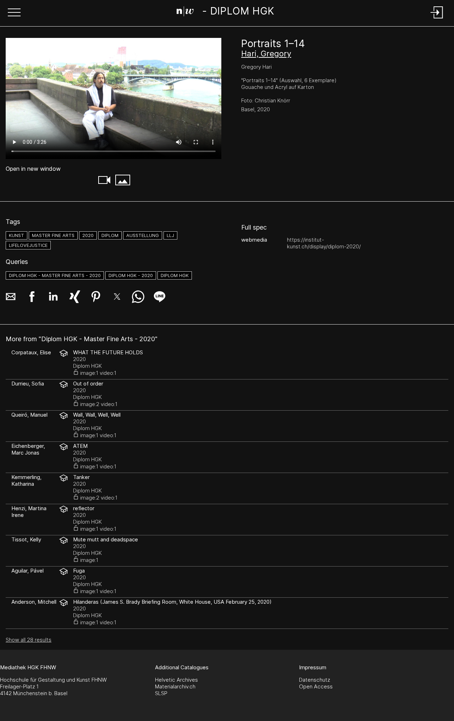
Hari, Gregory (266, 53)
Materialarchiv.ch (175, 686)
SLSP (161, 693)
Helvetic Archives (176, 679)
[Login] (436, 19)
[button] (14, 13)
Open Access (316, 686)
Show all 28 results (28, 639)
